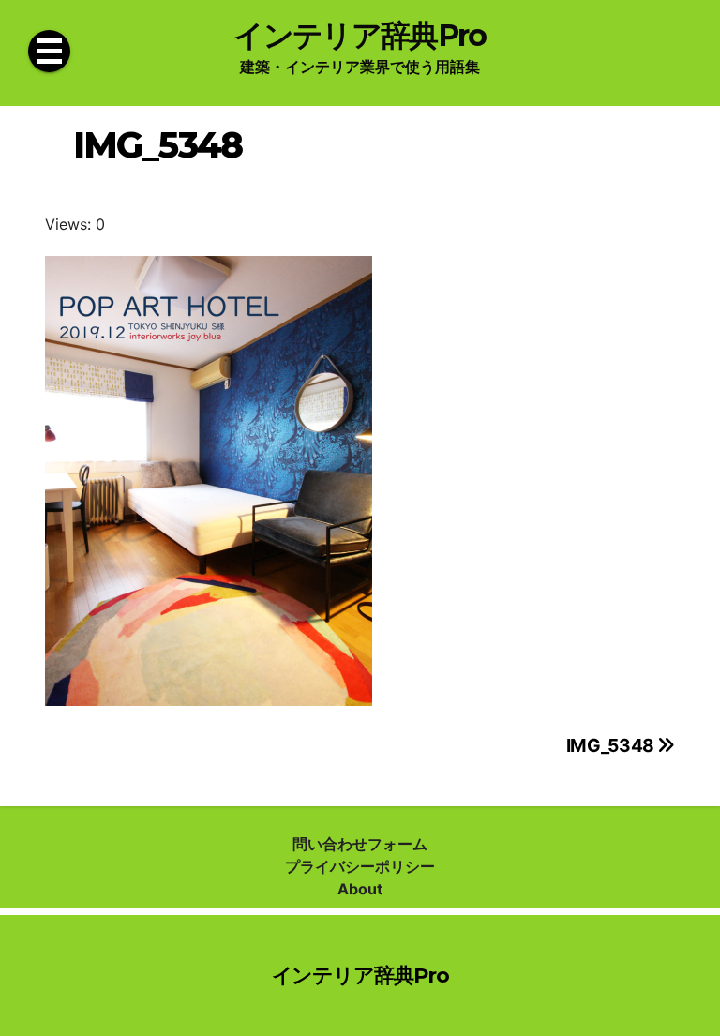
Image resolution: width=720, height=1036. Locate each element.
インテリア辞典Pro (359, 35)
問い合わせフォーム (360, 843)
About (360, 888)
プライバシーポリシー (360, 866)
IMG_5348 (612, 745)
